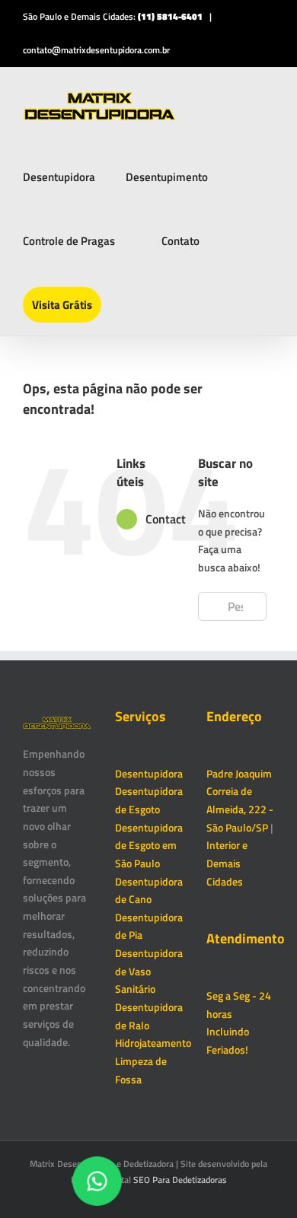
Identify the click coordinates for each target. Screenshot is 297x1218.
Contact (165, 519)
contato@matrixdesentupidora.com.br (96, 50)
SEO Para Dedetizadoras (180, 1179)
